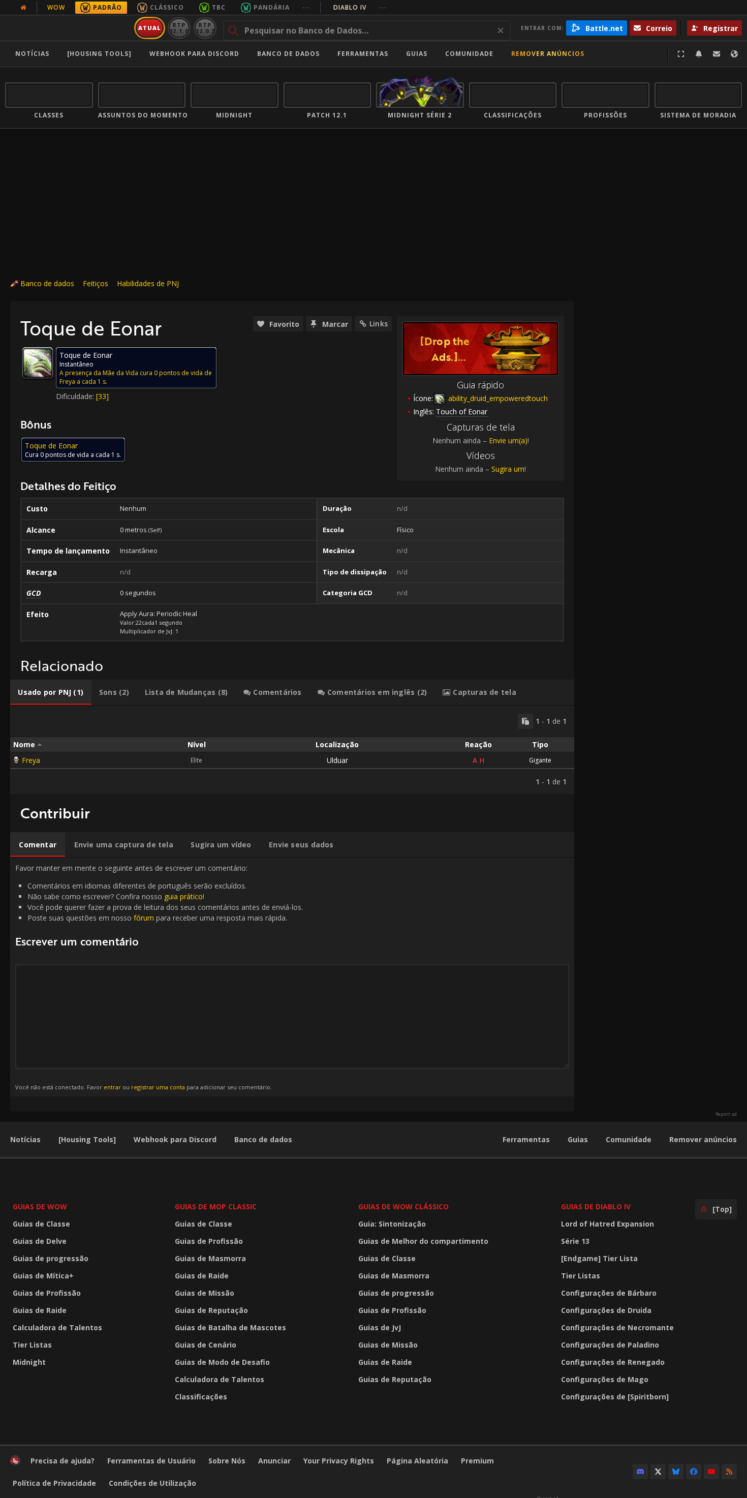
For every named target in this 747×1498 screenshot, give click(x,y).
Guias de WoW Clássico (403, 1206)
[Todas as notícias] (23, 8)
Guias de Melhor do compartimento (423, 1241)
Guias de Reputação (211, 1310)
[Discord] (640, 1471)
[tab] (50, 692)
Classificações (201, 1396)
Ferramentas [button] (362, 53)
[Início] (68, 28)
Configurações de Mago (604, 1379)
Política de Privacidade (54, 1483)
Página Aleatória (417, 1460)
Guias (416, 53)
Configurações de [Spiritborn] (615, 1396)
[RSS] (729, 1471)
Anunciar (274, 1460)
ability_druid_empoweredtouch (497, 398)
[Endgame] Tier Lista (599, 1258)
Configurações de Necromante (617, 1327)
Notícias (32, 53)
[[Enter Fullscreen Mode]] (681, 54)
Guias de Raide (40, 1310)
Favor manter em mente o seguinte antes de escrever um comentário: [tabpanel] (159, 976)
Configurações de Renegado (613, 1362)
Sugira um (507, 469)
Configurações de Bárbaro (609, 1293)
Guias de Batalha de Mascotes (230, 1327)
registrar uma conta (158, 1087)
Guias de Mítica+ (43, 1275)
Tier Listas (32, 1345)
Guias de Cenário (205, 1345)
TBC (219, 7)
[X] (658, 1471)
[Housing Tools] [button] (99, 53)
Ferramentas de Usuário (151, 1460)
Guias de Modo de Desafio (222, 1362)
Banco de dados (288, 53)
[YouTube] (711, 1471)
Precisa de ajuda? (62, 1460)
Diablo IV (360, 7)
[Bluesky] (675, 1471)
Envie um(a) (508, 440)
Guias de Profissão (47, 1293)
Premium (477, 1460)
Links (378, 323)
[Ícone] (37, 363)
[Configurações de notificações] (698, 54)
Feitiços (95, 283)
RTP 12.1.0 (179, 28)
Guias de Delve (40, 1241)
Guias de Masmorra (210, 1258)
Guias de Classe (41, 1224)
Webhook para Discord (194, 53)
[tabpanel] (292, 750)
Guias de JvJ (379, 1327)
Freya (31, 760)
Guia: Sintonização (392, 1224)
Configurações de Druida (606, 1310)
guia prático (183, 896)
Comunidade (469, 53)
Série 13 (575, 1241)
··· (306, 7)
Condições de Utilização (152, 1483)
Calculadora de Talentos (57, 1327)
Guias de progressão (50, 1258)
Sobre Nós (226, 1460)
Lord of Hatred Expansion (607, 1224)
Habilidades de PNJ (148, 283)
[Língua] (734, 54)
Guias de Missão (204, 1293)
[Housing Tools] (87, 1139)
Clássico (167, 7)
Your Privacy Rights (338, 1460)
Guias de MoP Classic (216, 1206)
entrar (112, 1087)
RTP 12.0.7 (205, 28)
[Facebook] (693, 1471)
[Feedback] (716, 54)
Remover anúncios (547, 53)
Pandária (272, 7)
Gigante (540, 760)
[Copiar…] (525, 721)
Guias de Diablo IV (596, 1206)
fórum (144, 918)
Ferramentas (526, 1139)
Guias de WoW (40, 1206)
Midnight (29, 1362)
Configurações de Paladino (610, 1345)
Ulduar (337, 760)
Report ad (726, 1114)
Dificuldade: (76, 396)
